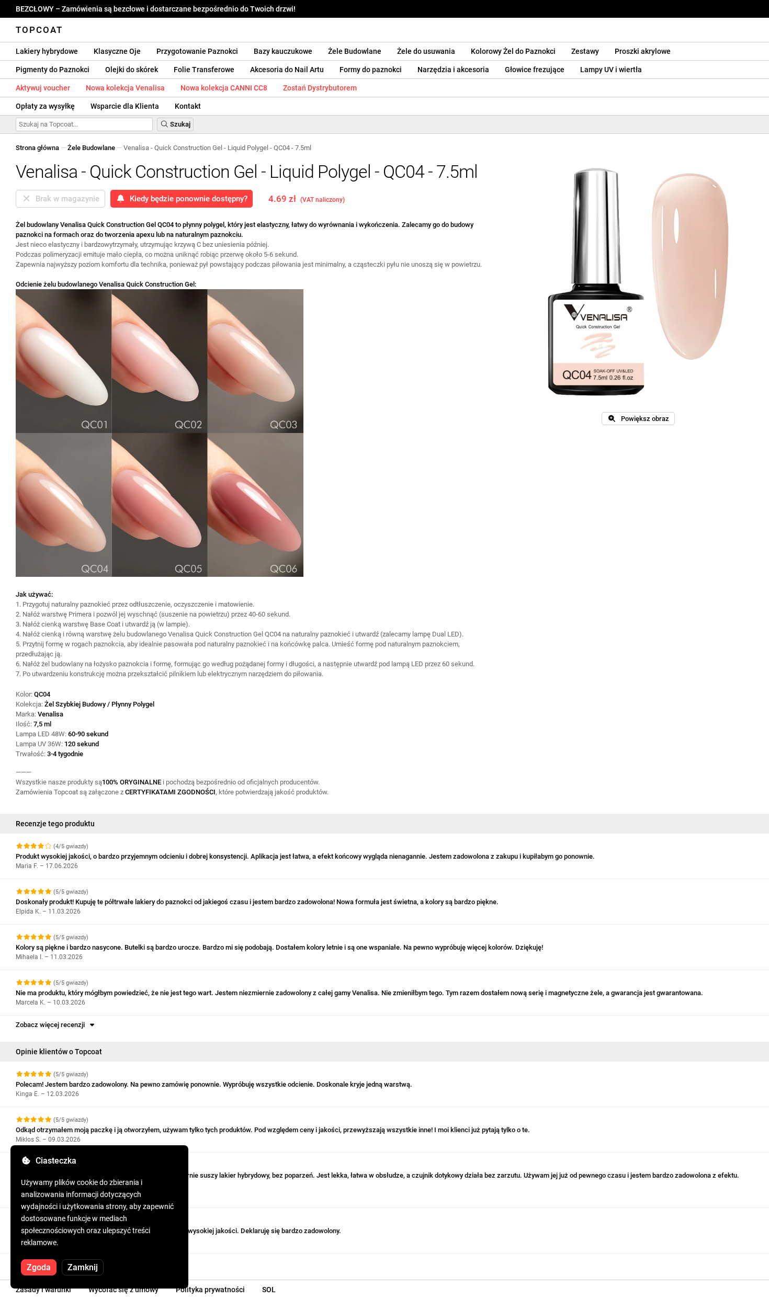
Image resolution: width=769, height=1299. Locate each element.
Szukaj (179, 124)
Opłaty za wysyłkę (45, 106)
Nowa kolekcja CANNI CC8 (223, 88)
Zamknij (82, 1267)
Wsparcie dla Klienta (125, 106)
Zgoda (39, 1267)
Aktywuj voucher (43, 88)
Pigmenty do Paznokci (52, 69)
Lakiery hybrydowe (47, 51)
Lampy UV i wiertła (611, 69)
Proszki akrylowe (643, 51)
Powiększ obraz (642, 419)
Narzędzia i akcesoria (453, 69)
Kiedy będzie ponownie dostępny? (186, 198)
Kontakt (188, 106)
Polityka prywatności (210, 1289)
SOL (269, 1289)
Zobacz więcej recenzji (52, 1025)
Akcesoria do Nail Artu (287, 69)
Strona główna (37, 148)
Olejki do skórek (131, 69)
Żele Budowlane (354, 51)
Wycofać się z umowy (123, 1289)
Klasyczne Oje (117, 51)
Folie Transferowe (204, 69)
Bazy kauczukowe (283, 51)
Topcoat (39, 30)
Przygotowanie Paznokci (197, 51)
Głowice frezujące (534, 69)
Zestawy (585, 51)
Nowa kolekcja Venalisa (125, 88)
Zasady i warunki (43, 1289)
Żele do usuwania (426, 51)
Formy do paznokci (371, 69)
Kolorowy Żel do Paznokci (513, 51)
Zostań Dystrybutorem (320, 88)
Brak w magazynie (65, 198)
